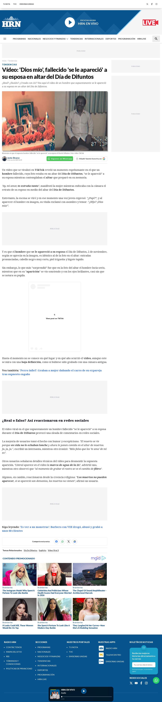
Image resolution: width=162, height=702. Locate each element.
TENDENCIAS (76, 38)
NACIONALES (34, 38)
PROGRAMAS (19, 38)
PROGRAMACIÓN (126, 38)
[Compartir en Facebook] (56, 541)
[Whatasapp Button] (156, 680)
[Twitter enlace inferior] (131, 683)
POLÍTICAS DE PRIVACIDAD (19, 668)
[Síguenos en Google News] (74, 541)
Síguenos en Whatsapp (61, 159)
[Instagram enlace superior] (156, 4)
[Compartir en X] (68, 541)
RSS (7, 656)
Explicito (42, 550)
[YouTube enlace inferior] (136, 683)
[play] (84, 691)
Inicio (4, 61)
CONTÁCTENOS (14, 647)
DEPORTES (111, 38)
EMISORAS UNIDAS (27, 4)
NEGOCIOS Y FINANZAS (54, 38)
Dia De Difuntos (30, 550)
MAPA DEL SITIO (14, 652)
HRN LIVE (141, 38)
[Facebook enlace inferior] (141, 683)
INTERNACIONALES (94, 38)
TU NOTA (6, 4)
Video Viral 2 (53, 550)
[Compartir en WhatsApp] (62, 541)
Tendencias (12, 61)
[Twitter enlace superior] (147, 4)
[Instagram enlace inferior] (146, 683)
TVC (15, 4)
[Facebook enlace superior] (152, 4)
